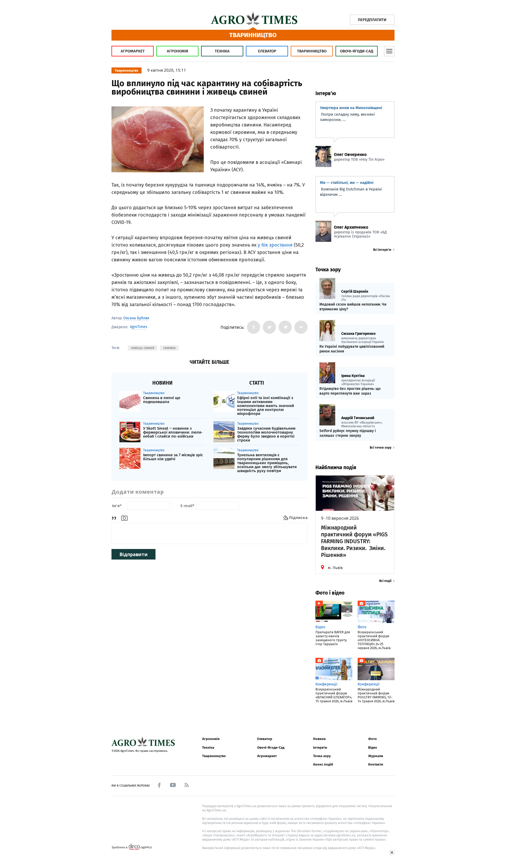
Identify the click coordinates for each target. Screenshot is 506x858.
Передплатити (372, 19)
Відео (372, 747)
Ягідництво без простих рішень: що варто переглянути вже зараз (350, 391)
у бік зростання (275, 245)
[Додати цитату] (115, 517)
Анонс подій (323, 764)
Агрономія (177, 51)
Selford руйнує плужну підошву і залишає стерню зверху (347, 433)
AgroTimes (138, 327)
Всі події (385, 580)
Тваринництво (312, 51)
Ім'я (117, 506)
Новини (319, 739)
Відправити (133, 554)
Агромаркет (133, 51)
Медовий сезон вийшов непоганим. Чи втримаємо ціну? (352, 306)
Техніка (222, 51)
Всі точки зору (380, 447)
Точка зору (322, 756)
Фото (372, 739)
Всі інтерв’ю (382, 249)
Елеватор (267, 51)
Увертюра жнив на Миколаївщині (351, 107)
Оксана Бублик (136, 318)
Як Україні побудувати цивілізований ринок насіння (351, 349)
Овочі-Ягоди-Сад (356, 51)
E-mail (187, 506)
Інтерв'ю (320, 747)
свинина (169, 348)
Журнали (375, 756)
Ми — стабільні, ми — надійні (346, 182)
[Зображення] (124, 517)
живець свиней (142, 348)
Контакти (375, 764)
